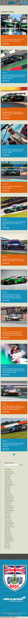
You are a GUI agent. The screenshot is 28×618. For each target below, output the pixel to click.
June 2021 (7, 489)
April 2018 (8, 533)
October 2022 (9, 471)
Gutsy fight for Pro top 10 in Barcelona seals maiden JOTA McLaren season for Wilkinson (12, 333)
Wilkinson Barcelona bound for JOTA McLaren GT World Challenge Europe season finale (13, 370)
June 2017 (7, 544)
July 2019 (7, 513)
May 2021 (7, 491)
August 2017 (8, 541)
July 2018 (7, 528)
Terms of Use (16, 614)
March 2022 (8, 481)
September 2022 (9, 473)
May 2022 (7, 478)
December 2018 (9, 523)
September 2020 (9, 500)
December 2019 (9, 507)
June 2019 (7, 515)
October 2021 (9, 482)
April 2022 (8, 479)
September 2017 (9, 540)
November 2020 (9, 497)
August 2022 (8, 474)
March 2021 (8, 494)
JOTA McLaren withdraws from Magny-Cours (12, 187)
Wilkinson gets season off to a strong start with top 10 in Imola (13, 260)
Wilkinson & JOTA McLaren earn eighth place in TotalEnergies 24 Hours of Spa (13, 113)
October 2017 (9, 538)
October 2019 (9, 509)
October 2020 (9, 499)
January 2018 (8, 536)
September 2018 (9, 527)
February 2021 (9, 496)
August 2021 (8, 486)
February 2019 (9, 522)
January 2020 (8, 505)
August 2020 (8, 502)
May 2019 (7, 517)
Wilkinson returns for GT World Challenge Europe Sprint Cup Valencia (13, 444)
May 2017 (7, 546)
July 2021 (7, 487)
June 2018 (7, 530)
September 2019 (9, 510)
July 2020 (7, 504)
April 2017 (8, 548)
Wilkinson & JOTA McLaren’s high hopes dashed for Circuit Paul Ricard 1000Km (13, 151)
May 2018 (7, 531)
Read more (5, 43)
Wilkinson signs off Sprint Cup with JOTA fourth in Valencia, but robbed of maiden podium (13, 407)
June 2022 (7, 476)
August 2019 (8, 512)
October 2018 (9, 525)
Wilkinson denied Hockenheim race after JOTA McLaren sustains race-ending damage (14, 76)
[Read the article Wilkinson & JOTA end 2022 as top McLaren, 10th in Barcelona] (14, 24)
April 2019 (8, 518)
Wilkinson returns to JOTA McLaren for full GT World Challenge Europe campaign (11, 296)
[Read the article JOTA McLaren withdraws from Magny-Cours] (14, 171)
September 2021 (9, 484)
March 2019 (8, 520)
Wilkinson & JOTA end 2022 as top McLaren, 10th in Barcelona (13, 40)
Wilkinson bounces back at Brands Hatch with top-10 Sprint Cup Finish (14, 223)
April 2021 (8, 492)
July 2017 (7, 543)
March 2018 (8, 535)
